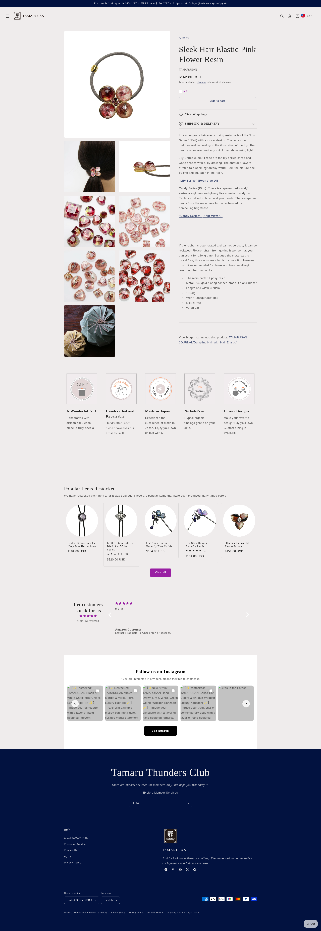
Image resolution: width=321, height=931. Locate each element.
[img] (88, 616)
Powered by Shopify (97, 912)
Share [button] (185, 37)
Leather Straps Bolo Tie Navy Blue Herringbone (82, 545)
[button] (7, 16)
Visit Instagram (160, 730)
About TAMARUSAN (76, 838)
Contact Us (70, 850)
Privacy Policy (72, 862)
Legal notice (192, 912)
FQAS (67, 856)
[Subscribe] (188, 803)
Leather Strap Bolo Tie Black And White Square (120, 546)
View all (160, 572)
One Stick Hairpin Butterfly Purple (196, 545)
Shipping (201, 82)
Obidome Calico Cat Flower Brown (237, 545)
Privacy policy (136, 912)
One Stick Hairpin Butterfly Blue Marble (159, 545)
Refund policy (118, 912)
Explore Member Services (160, 792)
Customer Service (75, 844)
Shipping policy (175, 912)
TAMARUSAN (79, 912)
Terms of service (155, 912)
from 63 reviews (88, 621)
